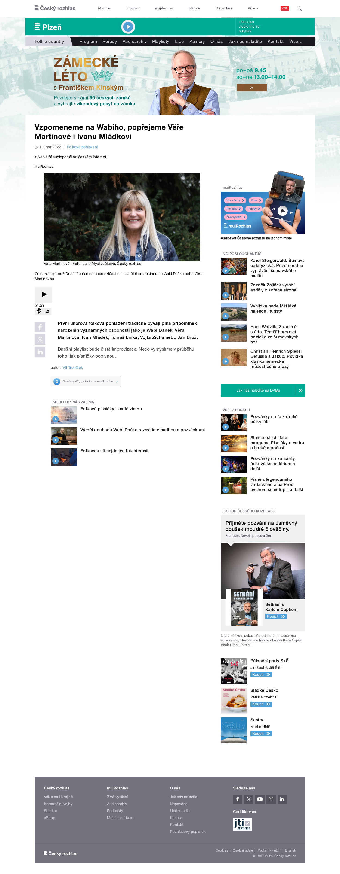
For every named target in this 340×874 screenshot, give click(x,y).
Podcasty (115, 811)
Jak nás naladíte (245, 41)
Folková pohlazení (82, 147)
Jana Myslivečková (99, 263)
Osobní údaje (243, 850)
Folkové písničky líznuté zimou (111, 408)
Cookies (222, 850)
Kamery (245, 31)
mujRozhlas (164, 8)
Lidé (179, 41)
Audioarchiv (249, 26)
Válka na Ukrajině (58, 797)
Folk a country (49, 41)
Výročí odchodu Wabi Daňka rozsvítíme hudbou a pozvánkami (142, 429)
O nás (216, 41)
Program (132, 8)
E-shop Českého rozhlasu (249, 511)
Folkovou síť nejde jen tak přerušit (114, 450)
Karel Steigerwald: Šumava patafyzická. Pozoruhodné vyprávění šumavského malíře (277, 268)
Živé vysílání (234, 217)
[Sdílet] (47, 311)
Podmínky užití (269, 850)
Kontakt (276, 41)
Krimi (254, 200)
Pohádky (231, 208)
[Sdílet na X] (40, 339)
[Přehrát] (43, 295)
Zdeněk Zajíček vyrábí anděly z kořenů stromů (274, 287)
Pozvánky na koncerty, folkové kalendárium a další (273, 463)
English (290, 850)
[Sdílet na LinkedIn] (40, 352)
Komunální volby (58, 804)
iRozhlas (104, 8)
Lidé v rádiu (180, 811)
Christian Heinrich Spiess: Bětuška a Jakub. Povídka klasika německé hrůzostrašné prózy (276, 359)
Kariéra (176, 818)
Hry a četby (233, 200)
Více (296, 41)
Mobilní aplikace (121, 818)
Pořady (109, 41)
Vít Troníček (73, 367)
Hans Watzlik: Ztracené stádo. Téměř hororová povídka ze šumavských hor (274, 334)
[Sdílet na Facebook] (40, 327)
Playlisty (160, 41)
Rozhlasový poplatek (188, 831)
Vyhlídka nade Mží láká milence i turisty (273, 308)
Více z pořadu (236, 410)
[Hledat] (299, 8)
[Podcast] (39, 311)
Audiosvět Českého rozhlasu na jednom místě (256, 238)
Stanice (194, 8)
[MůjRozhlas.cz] (44, 167)
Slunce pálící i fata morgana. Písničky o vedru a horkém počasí (277, 442)
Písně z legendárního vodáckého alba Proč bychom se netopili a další (276, 484)
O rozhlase (224, 8)
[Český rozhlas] (55, 8)
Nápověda (179, 804)
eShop (49, 818)
